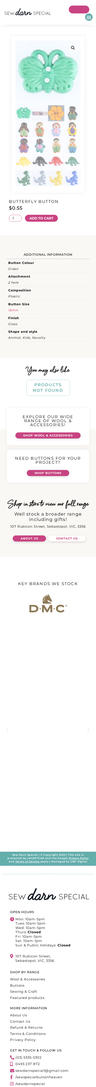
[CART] (79, 9)
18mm (13, 310)
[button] (89, 17)
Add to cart (41, 218)
